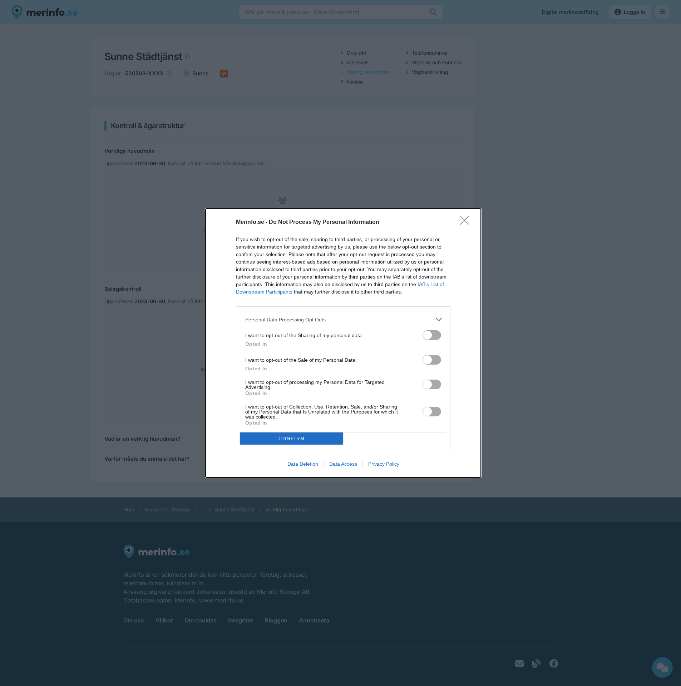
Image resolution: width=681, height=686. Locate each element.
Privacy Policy (383, 464)
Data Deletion (302, 464)
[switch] (432, 335)
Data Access (343, 464)
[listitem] (343, 319)
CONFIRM (291, 438)
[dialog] (343, 343)
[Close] (467, 222)
